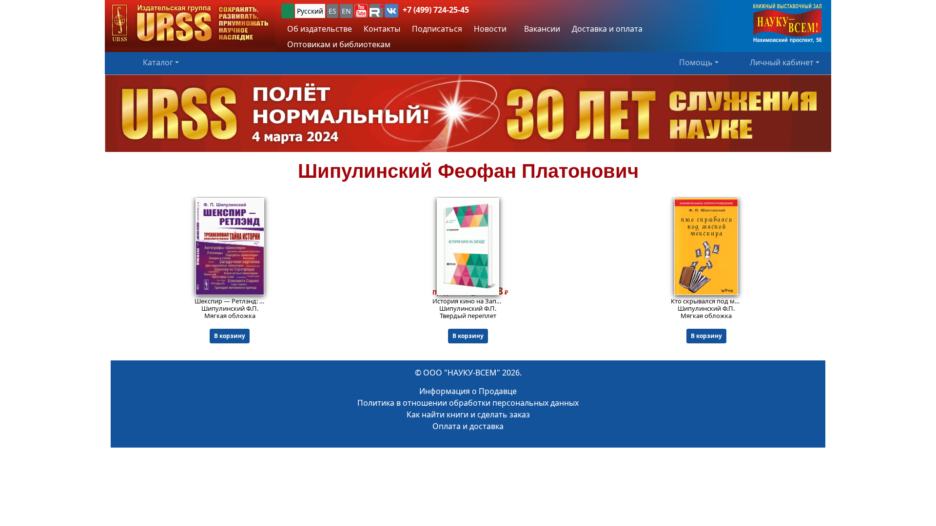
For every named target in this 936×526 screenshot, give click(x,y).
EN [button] (346, 11)
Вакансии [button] (541, 28)
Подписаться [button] (437, 28)
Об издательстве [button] (319, 28)
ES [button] (332, 11)
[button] (361, 11)
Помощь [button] (696, 62)
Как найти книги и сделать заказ (468, 414)
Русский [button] (310, 11)
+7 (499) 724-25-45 (436, 9)
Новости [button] (490, 28)
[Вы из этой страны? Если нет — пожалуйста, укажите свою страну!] (287, 11)
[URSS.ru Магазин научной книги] (190, 23)
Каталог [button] (158, 62)
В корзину (229, 336)
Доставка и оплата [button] (607, 28)
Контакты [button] (382, 28)
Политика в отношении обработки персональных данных (468, 402)
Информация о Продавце (468, 391)
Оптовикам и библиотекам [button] (338, 44)
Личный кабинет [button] (782, 62)
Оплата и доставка (468, 426)
